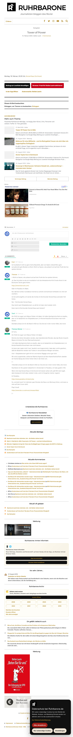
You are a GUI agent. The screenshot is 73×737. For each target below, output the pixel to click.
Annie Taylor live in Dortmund (27, 155)
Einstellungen (60, 731)
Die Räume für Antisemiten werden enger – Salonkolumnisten (26, 476)
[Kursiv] (15, 239)
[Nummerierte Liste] (22, 239)
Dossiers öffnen (11, 612)
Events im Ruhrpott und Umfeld (29, 713)
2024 (44, 602)
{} (32, 238)
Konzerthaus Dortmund (34, 76)
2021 (28, 606)
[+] (35, 238)
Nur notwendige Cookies (42, 731)
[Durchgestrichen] (20, 239)
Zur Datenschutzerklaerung (41, 720)
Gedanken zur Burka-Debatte (17, 576)
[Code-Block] (30, 239)
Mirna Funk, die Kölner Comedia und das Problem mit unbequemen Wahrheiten (31, 625)
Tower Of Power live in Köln (26, 130)
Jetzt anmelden (36, 422)
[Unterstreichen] (17, 239)
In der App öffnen (12, 91)
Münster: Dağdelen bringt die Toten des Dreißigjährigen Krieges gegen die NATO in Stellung (34, 444)
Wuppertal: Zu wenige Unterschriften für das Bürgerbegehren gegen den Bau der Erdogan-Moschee (37, 633)
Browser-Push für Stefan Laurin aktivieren (47, 85)
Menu (9, 21)
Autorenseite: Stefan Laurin (31, 91)
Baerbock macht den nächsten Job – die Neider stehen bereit (25, 438)
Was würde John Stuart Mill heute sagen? (34, 463)
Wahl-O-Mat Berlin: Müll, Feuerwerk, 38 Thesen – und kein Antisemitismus (29, 441)
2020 (44, 606)
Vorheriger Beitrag (20, 179)
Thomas (14, 274)
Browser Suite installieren (36, 562)
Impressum (9, 723)
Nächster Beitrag (52, 179)
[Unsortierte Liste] (25, 239)
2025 (28, 602)
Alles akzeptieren (40, 725)
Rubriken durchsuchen (13, 610)
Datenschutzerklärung (23, 723)
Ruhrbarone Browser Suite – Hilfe (16, 727)
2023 (59, 602)
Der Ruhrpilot (11, 435)
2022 (13, 606)
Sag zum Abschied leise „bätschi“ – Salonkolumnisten (24, 472)
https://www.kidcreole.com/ (20, 285)
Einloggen (35, 106)
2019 (59, 606)
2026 (13, 602)
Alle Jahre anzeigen (12, 614)
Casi (13, 262)
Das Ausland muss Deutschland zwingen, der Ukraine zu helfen (26, 641)
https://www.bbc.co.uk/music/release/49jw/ (25, 390)
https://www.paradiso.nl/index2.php (23, 379)
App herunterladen (36, 558)
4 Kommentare (46, 36)
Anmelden (65, 227)
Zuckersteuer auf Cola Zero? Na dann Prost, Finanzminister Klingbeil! (28, 452)
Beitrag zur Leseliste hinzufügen (17, 85)
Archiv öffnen (36, 597)
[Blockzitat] (27, 239)
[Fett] (12, 239)
